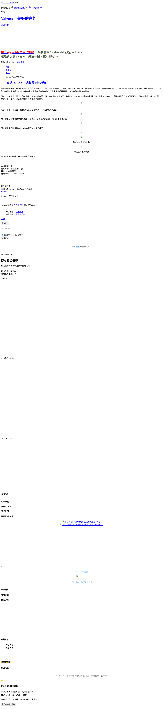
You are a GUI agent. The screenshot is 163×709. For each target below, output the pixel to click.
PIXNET (63, 676)
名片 (8, 73)
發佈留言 (5, 238)
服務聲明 (104, 676)
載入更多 (5, 223)
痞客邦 (16, 205)
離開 (13, 704)
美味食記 (19, 212)
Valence (4, 191)
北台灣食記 (20, 214)
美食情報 (20, 62)
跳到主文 (5, 25)
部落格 (8, 70)
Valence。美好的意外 (18, 18)
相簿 (8, 67)
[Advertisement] (81, 37)
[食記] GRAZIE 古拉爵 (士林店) (26, 82)
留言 (22, 205)
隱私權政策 (95, 676)
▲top (3, 219)
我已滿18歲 (6, 704)
